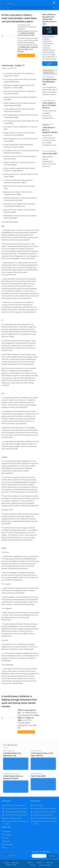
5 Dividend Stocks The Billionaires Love (49, 81)
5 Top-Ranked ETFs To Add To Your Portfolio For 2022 (45, 823)
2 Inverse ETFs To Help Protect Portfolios (16, 815)
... (56, 94)
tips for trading (8, 844)
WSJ (16, 76)
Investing (45, 124)
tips (6, 847)
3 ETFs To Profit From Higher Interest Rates (45, 818)
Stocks (44, 77)
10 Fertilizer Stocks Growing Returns (43, 815)
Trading (4, 68)
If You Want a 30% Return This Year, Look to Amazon (16, 823)
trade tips (7, 841)
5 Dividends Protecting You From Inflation (44, 808)
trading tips (8, 831)
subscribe (52, 856)
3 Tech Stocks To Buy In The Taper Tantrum (49, 105)
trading (6, 838)
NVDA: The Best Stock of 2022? (13, 818)
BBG (21, 88)
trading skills (8, 835)
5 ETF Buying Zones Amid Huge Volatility (16, 812)
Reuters (16, 82)
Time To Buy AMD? (49, 154)
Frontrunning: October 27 (13, 65)
